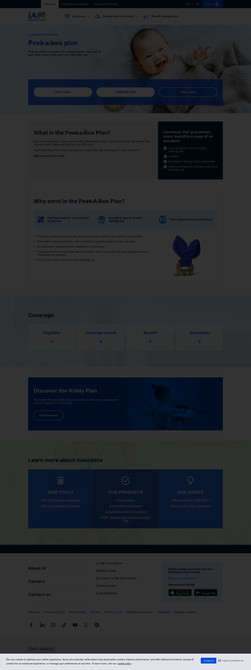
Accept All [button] (208, 660)
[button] (231, 660)
